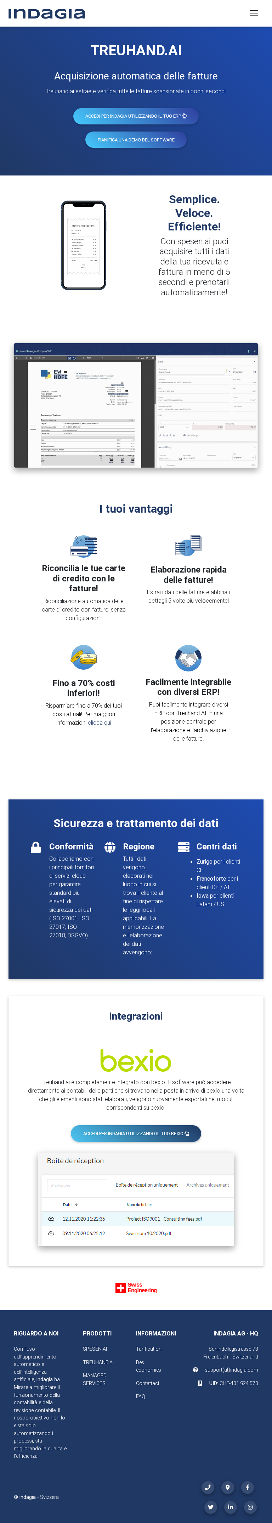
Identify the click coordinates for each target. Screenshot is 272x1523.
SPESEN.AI (95, 1349)
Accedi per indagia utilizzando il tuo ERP (133, 116)
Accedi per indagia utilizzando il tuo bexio (134, 1134)
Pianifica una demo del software (136, 140)
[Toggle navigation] (254, 13)
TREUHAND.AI (98, 1362)
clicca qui (99, 722)
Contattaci (147, 1383)
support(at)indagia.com (231, 1370)
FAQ (140, 1396)
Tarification (149, 1349)
